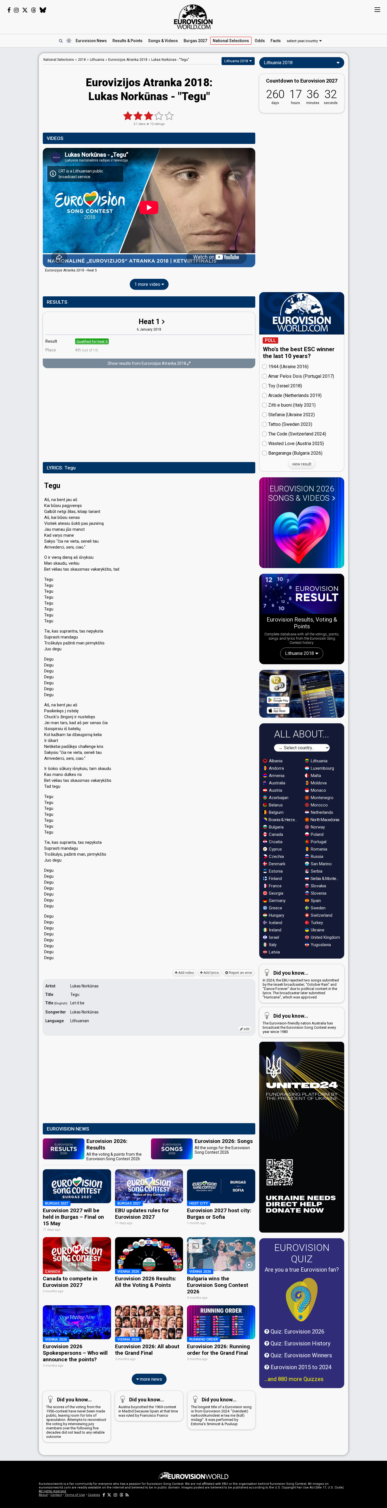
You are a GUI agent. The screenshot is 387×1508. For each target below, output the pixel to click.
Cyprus (275, 849)
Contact (56, 1495)
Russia (316, 856)
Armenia (276, 775)
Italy (272, 944)
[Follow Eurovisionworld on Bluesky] (43, 10)
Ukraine (317, 930)
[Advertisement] (149, 415)
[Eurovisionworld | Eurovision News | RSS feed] (127, 1495)
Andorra (276, 768)
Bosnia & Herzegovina (284, 819)
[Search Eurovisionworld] (61, 41)
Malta (315, 775)
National (231, 40)
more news (150, 1379)
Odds (260, 40)
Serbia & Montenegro (326, 878)
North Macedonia (324, 819)
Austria (275, 790)
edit (246, 1029)
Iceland (275, 922)
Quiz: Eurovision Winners (300, 1355)
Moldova (318, 783)
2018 (82, 60)
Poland (317, 834)
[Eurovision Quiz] (302, 1299)
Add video (185, 973)
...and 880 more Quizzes (294, 1379)
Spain (315, 900)
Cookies (94, 1495)
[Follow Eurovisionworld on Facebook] (9, 10)
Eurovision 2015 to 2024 (300, 1367)
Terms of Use (75, 1495)
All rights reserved (52, 1491)
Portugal (318, 841)
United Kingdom (325, 937)
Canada (275, 834)
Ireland (274, 930)
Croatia (275, 841)
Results (127, 40)
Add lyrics (211, 973)
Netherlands (321, 812)
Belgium (276, 812)
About (43, 1495)
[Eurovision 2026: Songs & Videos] (301, 535)
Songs (163, 40)
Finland (275, 878)
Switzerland (321, 915)
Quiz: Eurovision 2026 (296, 1331)
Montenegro (321, 797)
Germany (277, 900)
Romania (318, 849)
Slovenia (318, 893)
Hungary (276, 915)
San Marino (321, 863)
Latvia (274, 952)
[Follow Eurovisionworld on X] (24, 10)
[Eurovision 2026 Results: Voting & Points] (301, 595)
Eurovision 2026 (301, 493)
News (91, 40)
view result (301, 464)
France (275, 885)
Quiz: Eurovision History (299, 1343)
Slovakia (318, 885)
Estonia (275, 871)
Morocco (319, 805)
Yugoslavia (320, 944)
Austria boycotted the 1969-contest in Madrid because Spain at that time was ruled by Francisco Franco (148, 1407)
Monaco (318, 790)
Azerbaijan (278, 797)
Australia (276, 783)
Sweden (318, 908)
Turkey (316, 922)
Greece (275, 908)
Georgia (275, 893)
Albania (275, 760)
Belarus (275, 805)
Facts (276, 40)
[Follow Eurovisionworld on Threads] (33, 10)
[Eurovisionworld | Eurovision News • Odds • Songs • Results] (193, 17)
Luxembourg (322, 768)
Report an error (240, 973)
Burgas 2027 (195, 40)
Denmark (276, 863)
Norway (317, 827)
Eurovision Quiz (301, 1253)
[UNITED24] (301, 1137)
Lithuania (319, 760)
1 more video (147, 284)
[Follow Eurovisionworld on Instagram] (16, 10)
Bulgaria (276, 827)
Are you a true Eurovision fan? (302, 1269)
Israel (273, 937)
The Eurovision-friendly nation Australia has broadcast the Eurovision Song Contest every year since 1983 (299, 1023)
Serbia (316, 871)
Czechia (276, 856)
